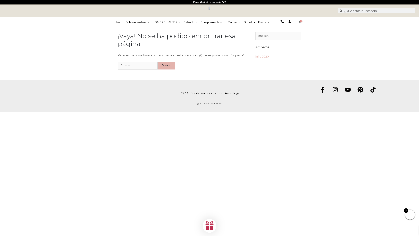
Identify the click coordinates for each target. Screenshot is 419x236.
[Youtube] (348, 90)
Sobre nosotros (136, 22)
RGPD (185, 93)
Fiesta (262, 22)
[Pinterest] (360, 90)
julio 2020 (262, 56)
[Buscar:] (138, 65)
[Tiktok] (373, 90)
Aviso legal (232, 93)
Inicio (119, 22)
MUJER (172, 22)
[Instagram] (335, 90)
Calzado (188, 22)
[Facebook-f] (322, 90)
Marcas (232, 22)
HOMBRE (158, 22)
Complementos (211, 22)
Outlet (248, 22)
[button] (209, 226)
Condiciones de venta (206, 93)
